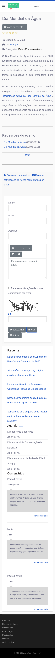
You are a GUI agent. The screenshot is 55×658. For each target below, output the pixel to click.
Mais (27, 155)
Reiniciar (15, 335)
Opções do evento (14, 27)
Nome (11, 202)
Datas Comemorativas (30, 49)
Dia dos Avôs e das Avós (20, 432)
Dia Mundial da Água (15, 142)
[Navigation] (3, 6)
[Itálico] (18, 248)
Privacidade (7, 627)
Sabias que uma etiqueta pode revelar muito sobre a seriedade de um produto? (27, 416)
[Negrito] (13, 248)
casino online (8, 642)
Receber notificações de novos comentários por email (24, 180)
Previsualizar (17, 329)
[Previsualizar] (19, 254)
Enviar (31, 329)
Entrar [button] (36, 6)
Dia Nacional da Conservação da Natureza (24, 445)
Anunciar (6, 620)
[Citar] (13, 254)
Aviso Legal (7, 631)
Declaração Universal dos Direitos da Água (27, 96)
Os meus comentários (18, 175)
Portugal (14, 44)
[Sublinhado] (23, 248)
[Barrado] (29, 248)
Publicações (7, 635)
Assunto (12, 230)
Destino (5, 638)
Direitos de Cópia (10, 624)
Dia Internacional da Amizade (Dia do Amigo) (26, 461)
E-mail (11, 215)
